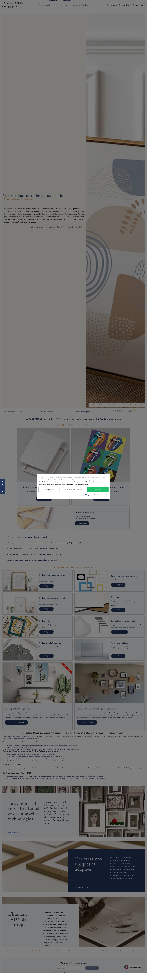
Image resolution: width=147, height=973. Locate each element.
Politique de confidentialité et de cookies (97, 495)
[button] (2, 486)
